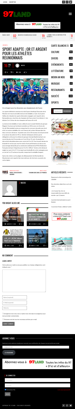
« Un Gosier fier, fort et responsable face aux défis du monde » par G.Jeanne (60, 193)
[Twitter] (70, 2)
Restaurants (61, 89)
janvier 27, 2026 (11, 224)
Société (61, 96)
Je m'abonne (9, 352)
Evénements (61, 64)
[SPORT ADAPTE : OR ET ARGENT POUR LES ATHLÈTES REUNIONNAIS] (25, 91)
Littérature (61, 71)
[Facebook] (63, 2)
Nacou (23, 65)
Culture (61, 52)
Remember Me (10, 390)
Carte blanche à (61, 45)
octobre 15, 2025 (36, 224)
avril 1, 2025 (10, 245)
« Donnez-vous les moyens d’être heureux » (45, 35)
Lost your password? (64, 390)
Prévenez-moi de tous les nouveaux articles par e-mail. (20, 319)
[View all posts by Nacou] (17, 65)
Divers (61, 58)
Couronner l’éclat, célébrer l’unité (61, 207)
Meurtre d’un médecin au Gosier (16, 35)
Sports (5, 45)
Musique (61, 83)
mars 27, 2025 (35, 245)
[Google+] (67, 2)
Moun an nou (61, 77)
